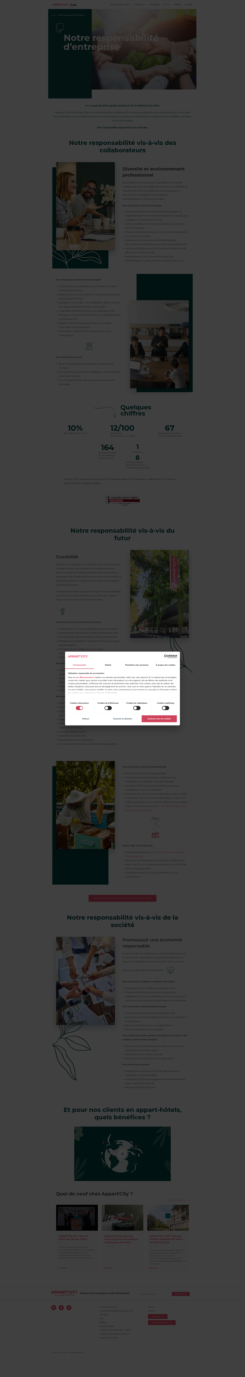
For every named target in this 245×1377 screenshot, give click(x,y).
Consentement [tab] (79, 665)
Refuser (85, 719)
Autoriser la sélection (122, 719)
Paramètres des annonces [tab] (137, 665)
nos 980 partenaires (85, 677)
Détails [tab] (108, 665)
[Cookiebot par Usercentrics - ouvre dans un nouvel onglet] (166, 656)
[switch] (108, 708)
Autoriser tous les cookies (159, 719)
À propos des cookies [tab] (165, 665)
